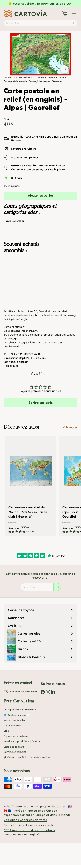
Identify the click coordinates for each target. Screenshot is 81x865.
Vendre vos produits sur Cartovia (23, 741)
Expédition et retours (16, 736)
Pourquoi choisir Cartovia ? (20, 709)
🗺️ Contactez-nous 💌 (17, 714)
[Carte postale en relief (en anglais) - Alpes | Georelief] (40, 278)
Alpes (7, 220)
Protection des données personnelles (29, 825)
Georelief (18, 220)
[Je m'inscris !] (57, 587)
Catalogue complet (15, 751)
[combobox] (40, 23)
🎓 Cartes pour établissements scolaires (27, 757)
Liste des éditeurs (14, 746)
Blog (6, 730)
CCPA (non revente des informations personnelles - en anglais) (29, 832)
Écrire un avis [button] (40, 402)
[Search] (74, 23)
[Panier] (65, 13)
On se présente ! (13, 725)
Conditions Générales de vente (25, 820)
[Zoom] (64, 69)
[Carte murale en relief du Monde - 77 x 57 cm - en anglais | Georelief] (31, 486)
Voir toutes (70, 427)
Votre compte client (15, 720)
